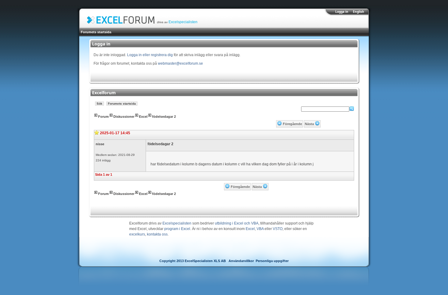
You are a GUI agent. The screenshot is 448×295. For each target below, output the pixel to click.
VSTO (278, 229)
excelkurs (137, 234)
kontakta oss (157, 234)
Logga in (341, 11)
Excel (143, 116)
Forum (103, 116)
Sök (99, 103)
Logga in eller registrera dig (150, 55)
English (358, 11)
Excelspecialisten (183, 22)
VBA (260, 229)
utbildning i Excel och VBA (236, 223)
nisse (100, 144)
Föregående (292, 124)
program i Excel (177, 229)
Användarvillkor (241, 261)
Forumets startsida (96, 32)
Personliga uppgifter (272, 261)
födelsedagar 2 (164, 116)
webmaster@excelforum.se (180, 63)
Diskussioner (123, 116)
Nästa (309, 124)
